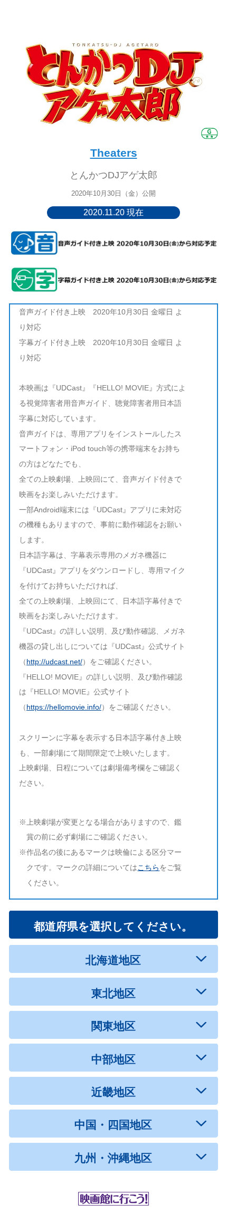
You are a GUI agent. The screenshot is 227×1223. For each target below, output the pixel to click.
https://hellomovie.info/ (63, 707)
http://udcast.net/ (54, 661)
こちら (148, 867)
